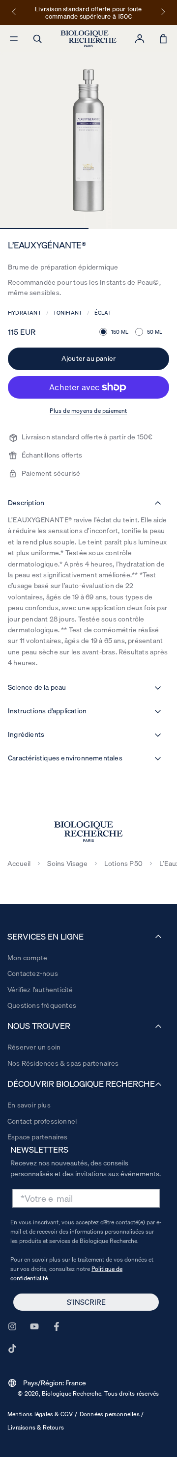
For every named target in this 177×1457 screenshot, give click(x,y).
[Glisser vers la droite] (162, 12)
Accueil (18, 864)
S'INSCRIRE (86, 1302)
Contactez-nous (32, 973)
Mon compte (27, 957)
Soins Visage (67, 864)
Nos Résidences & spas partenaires (63, 1063)
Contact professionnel (42, 1121)
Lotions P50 (123, 864)
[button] (37, 39)
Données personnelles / (112, 1414)
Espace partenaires (37, 1137)
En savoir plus (29, 1105)
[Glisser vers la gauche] (14, 12)
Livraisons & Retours (35, 1427)
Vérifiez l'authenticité (40, 989)
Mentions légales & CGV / (42, 1414)
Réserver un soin (33, 1047)
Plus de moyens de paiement (88, 410)
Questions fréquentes (41, 1005)
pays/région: (47, 1382)
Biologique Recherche (71, 1393)
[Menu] (14, 39)
